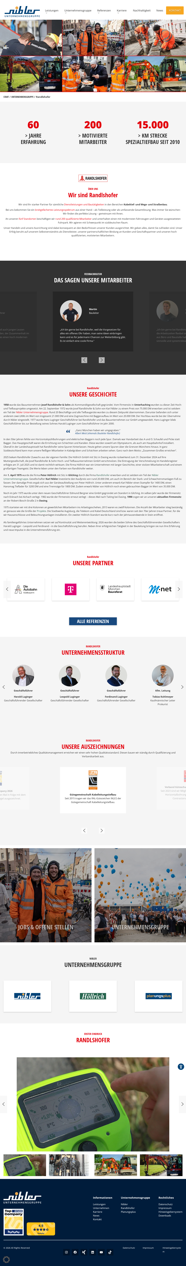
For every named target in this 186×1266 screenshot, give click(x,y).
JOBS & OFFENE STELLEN (45, 927)
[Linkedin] (92, 1252)
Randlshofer (128, 1208)
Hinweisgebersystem (171, 1211)
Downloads (165, 1215)
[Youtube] (101, 1252)
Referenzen (104, 10)
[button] (6, 1259)
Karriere (122, 10)
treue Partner (164, 511)
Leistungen (51, 10)
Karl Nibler (112, 408)
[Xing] (84, 1252)
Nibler (124, 1204)
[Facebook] (75, 1252)
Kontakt (175, 10)
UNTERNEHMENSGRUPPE (140, 927)
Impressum (165, 1208)
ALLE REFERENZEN (93, 621)
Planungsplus (128, 1211)
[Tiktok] (110, 1252)
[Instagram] (66, 1252)
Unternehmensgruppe (77, 10)
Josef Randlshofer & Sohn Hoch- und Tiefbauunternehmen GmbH (65, 461)
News (159, 10)
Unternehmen (101, 1208)
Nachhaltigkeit (142, 10)
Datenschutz (166, 1204)
